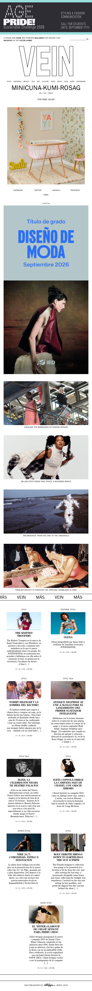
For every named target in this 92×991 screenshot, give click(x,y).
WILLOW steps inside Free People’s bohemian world (46, 482)
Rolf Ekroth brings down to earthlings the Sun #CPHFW (68, 857)
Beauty (26, 82)
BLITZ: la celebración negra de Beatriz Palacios (24, 783)
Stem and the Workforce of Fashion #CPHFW (46, 427)
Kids (66, 82)
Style (9, 82)
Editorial (17, 82)
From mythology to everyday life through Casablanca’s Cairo (46, 590)
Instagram (81, 82)
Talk (71, 679)
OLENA (68, 637)
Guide (43, 903)
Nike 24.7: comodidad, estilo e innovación (24, 857)
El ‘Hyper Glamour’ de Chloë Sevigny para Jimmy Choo (46, 929)
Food (53, 82)
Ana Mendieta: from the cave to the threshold (46, 536)
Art (38, 82)
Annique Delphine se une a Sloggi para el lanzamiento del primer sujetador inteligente (68, 708)
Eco (33, 82)
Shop (72, 82)
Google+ (4, 989)
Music (59, 82)
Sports (20, 831)
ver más (29, 669)
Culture (45, 82)
